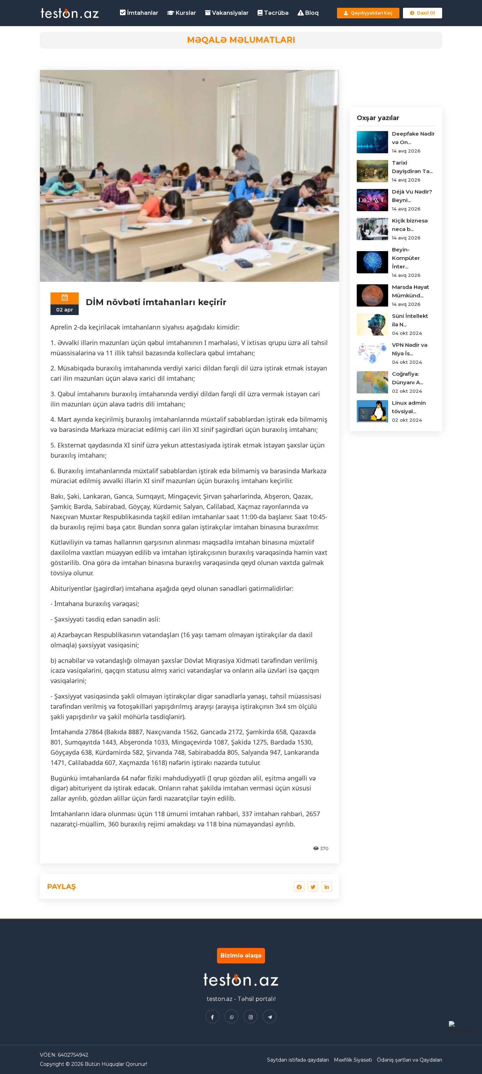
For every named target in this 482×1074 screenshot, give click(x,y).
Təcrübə (276, 13)
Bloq (311, 13)
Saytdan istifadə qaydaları (298, 1060)
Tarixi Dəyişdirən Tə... (412, 166)
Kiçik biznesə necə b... (410, 224)
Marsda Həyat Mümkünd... (410, 291)
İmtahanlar (142, 13)
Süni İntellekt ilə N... (410, 320)
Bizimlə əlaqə (241, 955)
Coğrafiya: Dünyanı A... (407, 378)
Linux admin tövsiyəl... (409, 407)
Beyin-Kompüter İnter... (406, 258)
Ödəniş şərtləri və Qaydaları (409, 1060)
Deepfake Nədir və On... (413, 138)
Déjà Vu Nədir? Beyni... (412, 195)
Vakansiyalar (230, 13)
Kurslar (185, 13)
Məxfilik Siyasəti (353, 1060)
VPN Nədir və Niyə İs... (409, 349)
